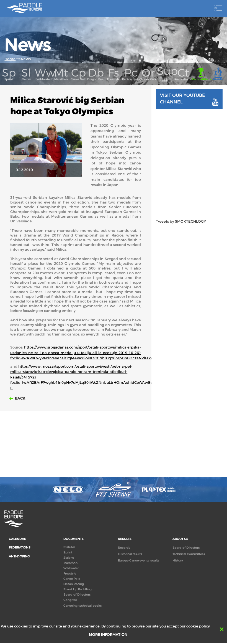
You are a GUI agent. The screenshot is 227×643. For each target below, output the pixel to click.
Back (19, 398)
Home (10, 59)
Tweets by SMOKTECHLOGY (181, 221)
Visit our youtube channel (182, 98)
